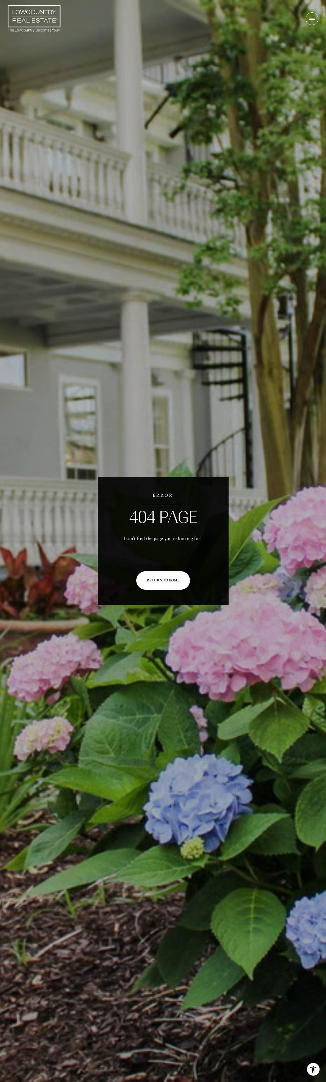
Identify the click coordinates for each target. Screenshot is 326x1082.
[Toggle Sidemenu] (312, 18)
